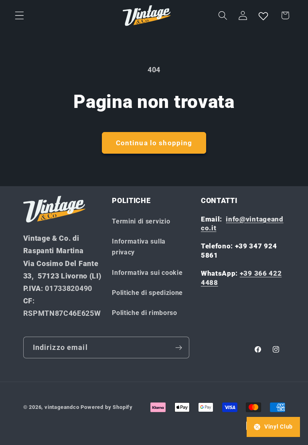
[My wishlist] (263, 16)
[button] (19, 15)
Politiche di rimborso (144, 313)
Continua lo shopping (154, 143)
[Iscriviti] (178, 347)
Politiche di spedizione (147, 293)
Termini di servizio (141, 221)
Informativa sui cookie (147, 272)
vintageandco (62, 407)
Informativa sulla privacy (139, 247)
